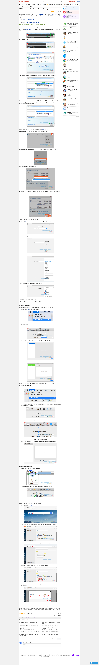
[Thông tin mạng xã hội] (75, 656)
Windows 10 (45, 129)
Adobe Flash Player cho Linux (32, 22)
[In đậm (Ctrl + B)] (26, 642)
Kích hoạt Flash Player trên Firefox (32, 606)
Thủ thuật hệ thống (30, 6)
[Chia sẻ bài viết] (60, 11)
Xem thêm (77, 116)
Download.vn (20, 6)
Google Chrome (34, 617)
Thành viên (72, 1)
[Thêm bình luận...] (42, 645)
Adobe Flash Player (27, 617)
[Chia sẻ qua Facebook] (58, 613)
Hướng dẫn (24, 6)
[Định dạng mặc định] (30, 642)
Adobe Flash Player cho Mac (28, 19)
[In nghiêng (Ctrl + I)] (28, 642)
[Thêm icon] (24, 642)
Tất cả (22, 4)
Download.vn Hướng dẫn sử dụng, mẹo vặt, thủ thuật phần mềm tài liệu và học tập (24, 1)
